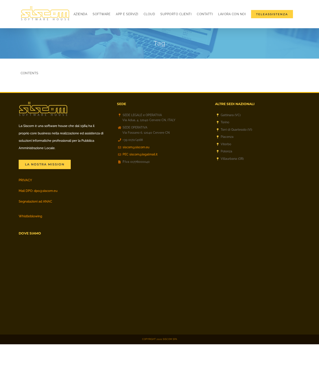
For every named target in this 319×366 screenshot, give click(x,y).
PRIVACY (25, 180)
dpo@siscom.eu (46, 191)
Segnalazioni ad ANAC (35, 201)
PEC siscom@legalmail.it (140, 154)
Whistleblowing (30, 216)
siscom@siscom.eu (136, 147)
